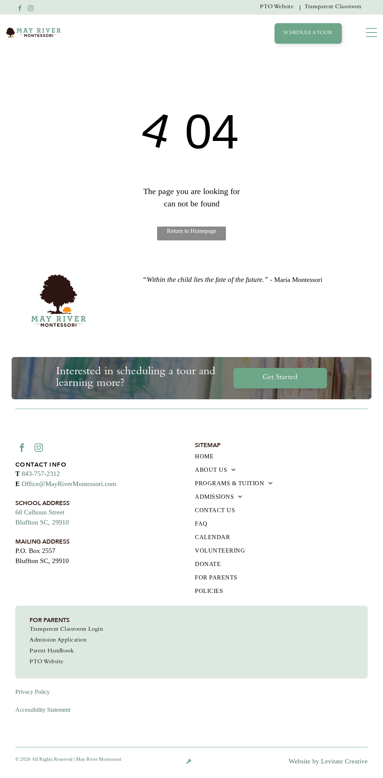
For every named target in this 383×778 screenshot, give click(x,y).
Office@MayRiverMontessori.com (69, 484)
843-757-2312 (41, 473)
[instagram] (30, 9)
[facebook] (19, 9)
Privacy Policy (32, 692)
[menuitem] (278, 7)
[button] (371, 32)
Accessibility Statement (42, 710)
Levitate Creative (344, 761)
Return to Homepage (191, 231)
